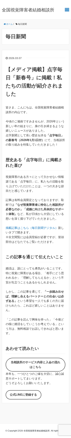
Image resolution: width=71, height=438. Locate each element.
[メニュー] (67, 9)
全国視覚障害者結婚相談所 (28, 9)
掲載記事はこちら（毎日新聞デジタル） (32, 227)
